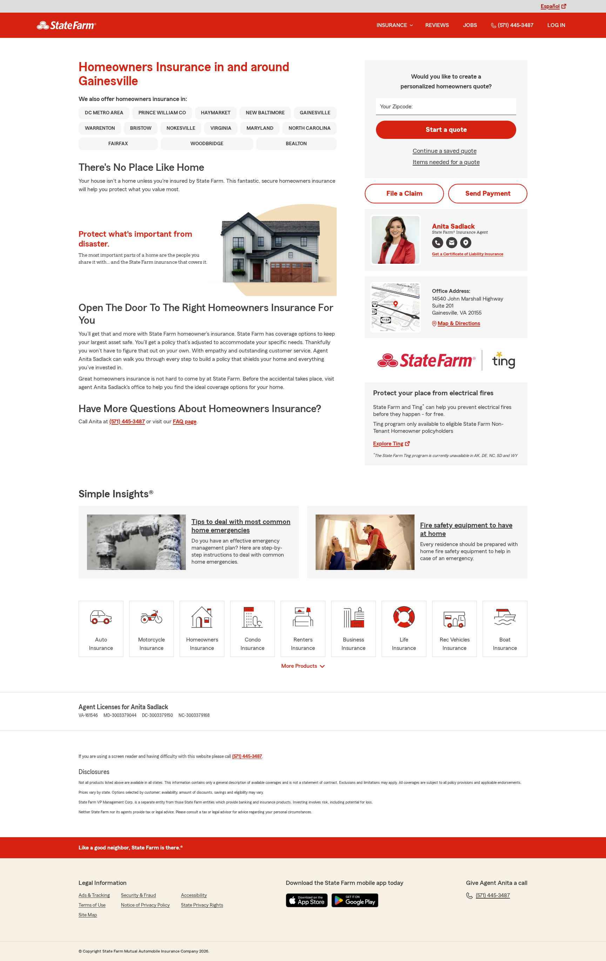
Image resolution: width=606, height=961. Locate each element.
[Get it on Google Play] (354, 900)
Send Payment (488, 193)
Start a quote (446, 129)
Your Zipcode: (396, 106)
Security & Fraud (138, 895)
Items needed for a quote (446, 162)
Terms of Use (92, 905)
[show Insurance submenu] (410, 25)
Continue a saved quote (445, 151)
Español (550, 6)
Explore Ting (388, 443)
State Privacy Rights (202, 905)
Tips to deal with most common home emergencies (240, 526)
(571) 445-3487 (515, 25)
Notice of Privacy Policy (145, 905)
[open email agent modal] (451, 243)
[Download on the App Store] (307, 900)
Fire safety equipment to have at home (466, 529)
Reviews (437, 25)
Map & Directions (459, 323)
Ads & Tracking (94, 895)
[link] (66, 25)
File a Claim (404, 193)
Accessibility (194, 895)
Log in (556, 25)
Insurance (392, 25)
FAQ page (184, 421)
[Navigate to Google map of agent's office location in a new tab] (465, 242)
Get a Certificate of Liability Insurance (467, 254)
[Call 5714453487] (437, 242)
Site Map (88, 915)
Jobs (470, 25)
